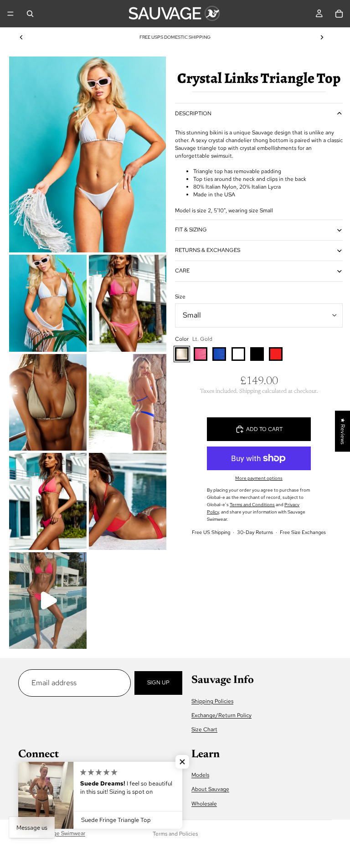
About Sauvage (210, 789)
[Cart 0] (339, 14)
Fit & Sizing (191, 229)
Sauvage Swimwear (62, 833)
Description (193, 113)
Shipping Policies (212, 701)
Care (182, 270)
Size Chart (204, 729)
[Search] (30, 14)
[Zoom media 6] (48, 501)
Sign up (158, 682)
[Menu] (10, 13)
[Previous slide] (21, 37)
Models (200, 775)
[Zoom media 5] (127, 402)
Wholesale (204, 803)
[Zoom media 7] (127, 501)
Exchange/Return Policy (221, 715)
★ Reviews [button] (342, 431)
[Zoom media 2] (48, 303)
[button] (182, 762)
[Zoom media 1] (87, 154)
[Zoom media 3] (127, 303)
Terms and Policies (175, 833)
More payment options (259, 478)
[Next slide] (322, 37)
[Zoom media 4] (48, 402)
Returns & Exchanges (207, 250)
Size (180, 296)
